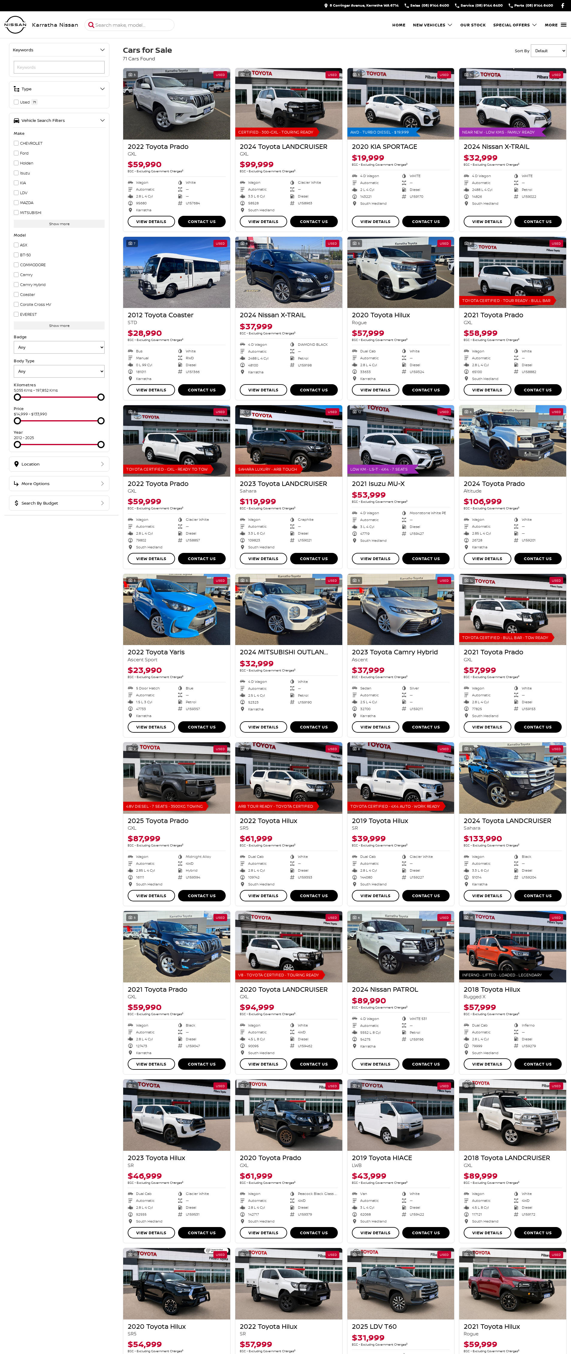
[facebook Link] (563, 5)
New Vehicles (429, 25)
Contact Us (202, 221)
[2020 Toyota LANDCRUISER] (288, 946)
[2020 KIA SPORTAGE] (400, 104)
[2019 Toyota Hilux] (400, 778)
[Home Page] (15, 25)
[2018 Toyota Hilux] (512, 946)
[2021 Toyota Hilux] (512, 1283)
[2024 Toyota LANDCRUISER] (288, 104)
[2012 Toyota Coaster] (176, 272)
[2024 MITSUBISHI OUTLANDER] (288, 609)
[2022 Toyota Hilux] (288, 778)
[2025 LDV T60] (400, 1283)
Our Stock (473, 25)
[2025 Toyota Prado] (176, 778)
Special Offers (511, 25)
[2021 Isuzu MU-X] (400, 441)
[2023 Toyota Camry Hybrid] (400, 609)
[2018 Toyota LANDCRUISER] (512, 1115)
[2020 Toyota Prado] (288, 1115)
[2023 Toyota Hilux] (176, 1115)
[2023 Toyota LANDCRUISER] (288, 441)
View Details (151, 221)
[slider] (17, 397)
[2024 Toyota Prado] (512, 441)
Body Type (24, 360)
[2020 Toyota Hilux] (400, 272)
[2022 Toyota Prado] (176, 104)
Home (399, 25)
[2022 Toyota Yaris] (176, 609)
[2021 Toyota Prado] (512, 272)
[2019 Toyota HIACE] (400, 1115)
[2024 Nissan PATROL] (400, 946)
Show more (59, 223)
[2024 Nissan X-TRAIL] (512, 104)
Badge (20, 336)
